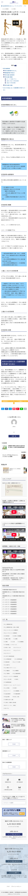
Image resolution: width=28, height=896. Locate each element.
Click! (13, 744)
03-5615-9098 (15, 824)
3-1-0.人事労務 (5, 9)
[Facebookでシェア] (6, 409)
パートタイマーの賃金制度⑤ (9, 604)
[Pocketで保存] (14, 409)
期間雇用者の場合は (10, 72)
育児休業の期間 (8, 77)
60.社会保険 (6, 696)
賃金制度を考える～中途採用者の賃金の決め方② (13, 592)
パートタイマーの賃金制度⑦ (9, 600)
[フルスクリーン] (23, 517)
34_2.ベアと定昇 (16, 662)
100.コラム (6, 708)
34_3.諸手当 (7, 664)
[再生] (4, 517)
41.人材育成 (6, 688)
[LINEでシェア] (21, 409)
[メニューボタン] (2, 2)
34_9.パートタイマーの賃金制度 (11, 676)
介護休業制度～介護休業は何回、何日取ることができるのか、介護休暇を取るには (13, 578)
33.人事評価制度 (18, 659)
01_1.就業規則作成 (8, 624)
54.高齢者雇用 (17, 693)
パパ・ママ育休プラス (11, 79)
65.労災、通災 (16, 696)
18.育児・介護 (7, 647)
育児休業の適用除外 (10, 75)
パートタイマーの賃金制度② (9, 611)
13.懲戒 (6, 641)
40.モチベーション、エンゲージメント (12, 685)
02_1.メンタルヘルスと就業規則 (11, 630)
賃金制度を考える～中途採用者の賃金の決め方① (13, 596)
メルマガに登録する (14, 872)
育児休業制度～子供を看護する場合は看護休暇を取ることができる (13, 574)
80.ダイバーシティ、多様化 (10, 705)
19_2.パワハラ (17, 650)
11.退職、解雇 (7, 638)
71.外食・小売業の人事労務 (10, 702)
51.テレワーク (7, 690)
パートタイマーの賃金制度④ (9, 606)
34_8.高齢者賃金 (16, 673)
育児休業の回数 (8, 85)
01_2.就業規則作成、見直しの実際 (11, 627)
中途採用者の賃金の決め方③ (9, 589)
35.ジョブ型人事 (7, 679)
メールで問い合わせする (14, 834)
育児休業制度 (6, 68)
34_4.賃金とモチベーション (10, 667)
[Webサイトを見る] (14, 432)
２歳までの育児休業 (10, 83)
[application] (14, 512)
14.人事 (13, 641)
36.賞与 (16, 679)
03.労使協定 (6, 635)
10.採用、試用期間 (17, 635)
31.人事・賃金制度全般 (9, 656)
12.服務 (15, 638)
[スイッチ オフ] (25, 2)
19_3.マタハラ (7, 653)
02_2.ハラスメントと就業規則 (10, 633)
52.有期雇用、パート (18, 690)
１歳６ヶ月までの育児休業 (12, 81)
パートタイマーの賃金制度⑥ (9, 602)
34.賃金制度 (6, 662)
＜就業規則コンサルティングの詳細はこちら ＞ (15, 402)
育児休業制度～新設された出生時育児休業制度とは (13, 570)
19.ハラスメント (17, 647)
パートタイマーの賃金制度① (9, 613)
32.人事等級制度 (7, 659)
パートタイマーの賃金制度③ (9, 609)
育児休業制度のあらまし (11, 70)
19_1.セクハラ (7, 650)
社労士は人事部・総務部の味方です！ (11, 483)
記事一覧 (14, 436)
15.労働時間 (21, 641)
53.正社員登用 (7, 693)
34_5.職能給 (7, 670)
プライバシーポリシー (16, 886)
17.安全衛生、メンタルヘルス (10, 644)
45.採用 (14, 688)
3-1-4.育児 (13, 9)
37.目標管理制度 (7, 682)
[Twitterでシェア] (2, 409)
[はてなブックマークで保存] (10, 409)
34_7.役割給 (7, 673)
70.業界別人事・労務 (8, 699)
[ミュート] (21, 517)
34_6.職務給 (16, 670)
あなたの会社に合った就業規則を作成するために (14, 89)
